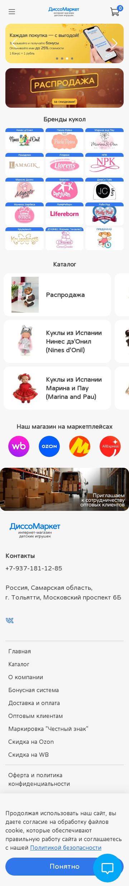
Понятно (64, 866)
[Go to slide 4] (72, 58)
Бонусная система (33, 690)
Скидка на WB (28, 754)
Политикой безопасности (65, 847)
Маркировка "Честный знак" (48, 729)
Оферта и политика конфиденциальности (39, 779)
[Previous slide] (14, 43)
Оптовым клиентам (35, 716)
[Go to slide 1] (57, 58)
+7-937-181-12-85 (33, 568)
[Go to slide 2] (62, 58)
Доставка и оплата (34, 703)
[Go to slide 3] (67, 58)
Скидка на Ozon (31, 741)
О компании (25, 677)
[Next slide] (114, 43)
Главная (19, 651)
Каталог (18, 664)
